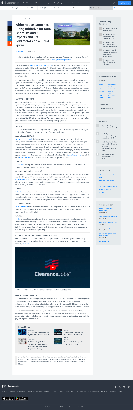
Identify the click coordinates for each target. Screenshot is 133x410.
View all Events (103, 193)
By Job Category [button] (104, 104)
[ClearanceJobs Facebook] (115, 386)
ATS (25, 174)
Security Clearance (17, 8)
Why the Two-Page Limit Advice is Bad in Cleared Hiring (109, 128)
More (74, 8)
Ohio (109, 93)
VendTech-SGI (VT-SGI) (23, 139)
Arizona (101, 87)
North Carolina (112, 89)
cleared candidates (22, 179)
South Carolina (112, 95)
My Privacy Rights (94, 391)
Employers (47, 3)
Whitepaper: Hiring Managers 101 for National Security (109, 36)
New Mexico (111, 87)
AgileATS (46, 391)
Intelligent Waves (21, 207)
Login (114, 3)
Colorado (101, 91)
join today (25, 244)
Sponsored (31, 330)
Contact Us (113, 391)
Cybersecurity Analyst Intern (107, 228)
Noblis (17, 219)
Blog (61, 391)
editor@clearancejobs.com (61, 59)
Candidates (27, 3)
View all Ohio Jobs (104, 241)
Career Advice (31, 8)
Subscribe (117, 8)
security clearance (74, 155)
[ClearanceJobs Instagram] (129, 386)
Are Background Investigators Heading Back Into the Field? (109, 136)
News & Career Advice (75, 3)
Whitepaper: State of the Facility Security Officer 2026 (109, 62)
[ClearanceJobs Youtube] (124, 386)
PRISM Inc (19, 164)
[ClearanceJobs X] (120, 386)
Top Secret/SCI (24, 157)
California (101, 89)
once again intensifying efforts (40, 65)
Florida (100, 95)
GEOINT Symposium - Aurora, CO (108, 186)
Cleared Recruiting (64, 26)
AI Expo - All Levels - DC (105, 189)
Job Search (37, 3)
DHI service (84, 407)
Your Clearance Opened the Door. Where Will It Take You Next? (73, 334)
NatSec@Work (44, 8)
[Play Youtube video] (52, 267)
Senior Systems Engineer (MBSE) (108, 222)
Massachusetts (112, 84)
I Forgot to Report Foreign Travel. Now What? (108, 156)
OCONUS (110, 91)
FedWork (54, 391)
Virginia (110, 100)
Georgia (101, 98)
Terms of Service (81, 391)
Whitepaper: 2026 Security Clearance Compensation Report (110, 44)
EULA (120, 391)
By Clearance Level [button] (105, 108)
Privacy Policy (69, 391)
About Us (4, 391)
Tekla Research (20, 192)
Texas (109, 98)
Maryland (101, 100)
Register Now (124, 3)
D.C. (100, 93)
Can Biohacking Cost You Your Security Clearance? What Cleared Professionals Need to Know (110, 146)
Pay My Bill (104, 391)
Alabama (101, 84)
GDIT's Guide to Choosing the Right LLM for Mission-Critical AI (38, 334)
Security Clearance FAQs (35, 391)
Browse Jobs (21, 391)
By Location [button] (102, 81)
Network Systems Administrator (108, 216)
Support (12, 391)
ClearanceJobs (19, 19)
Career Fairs (57, 8)
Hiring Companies (60, 3)
